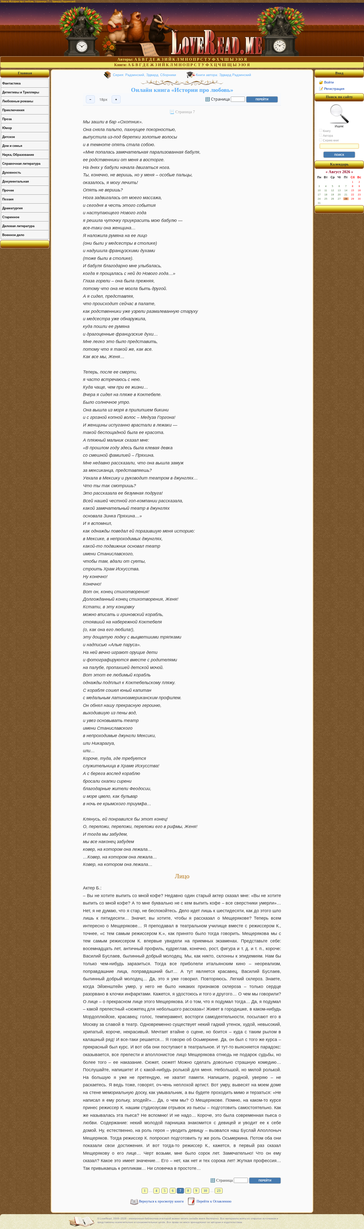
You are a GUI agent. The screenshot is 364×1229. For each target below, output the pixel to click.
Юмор (7, 127)
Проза (7, 118)
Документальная (15, 181)
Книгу (326, 131)
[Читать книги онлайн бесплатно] (182, 55)
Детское (8, 136)
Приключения (13, 109)
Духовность (11, 172)
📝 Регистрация (331, 89)
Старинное (10, 216)
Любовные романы (17, 101)
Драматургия (12, 208)
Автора (327, 135)
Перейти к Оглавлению (214, 1201)
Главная (25, 73)
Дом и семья (12, 145)
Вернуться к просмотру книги (162, 1201)
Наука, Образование (18, 154)
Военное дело (13, 234)
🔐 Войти (326, 82)
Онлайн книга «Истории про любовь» (182, 90)
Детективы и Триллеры (20, 92)
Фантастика (11, 83)
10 (205, 1191)
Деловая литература (18, 225)
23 (218, 1191)
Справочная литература (21, 163)
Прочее (8, 190)
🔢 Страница (217, 99)
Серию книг (330, 140)
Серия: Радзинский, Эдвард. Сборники (144, 75)
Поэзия (8, 199)
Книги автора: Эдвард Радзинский (223, 75)
